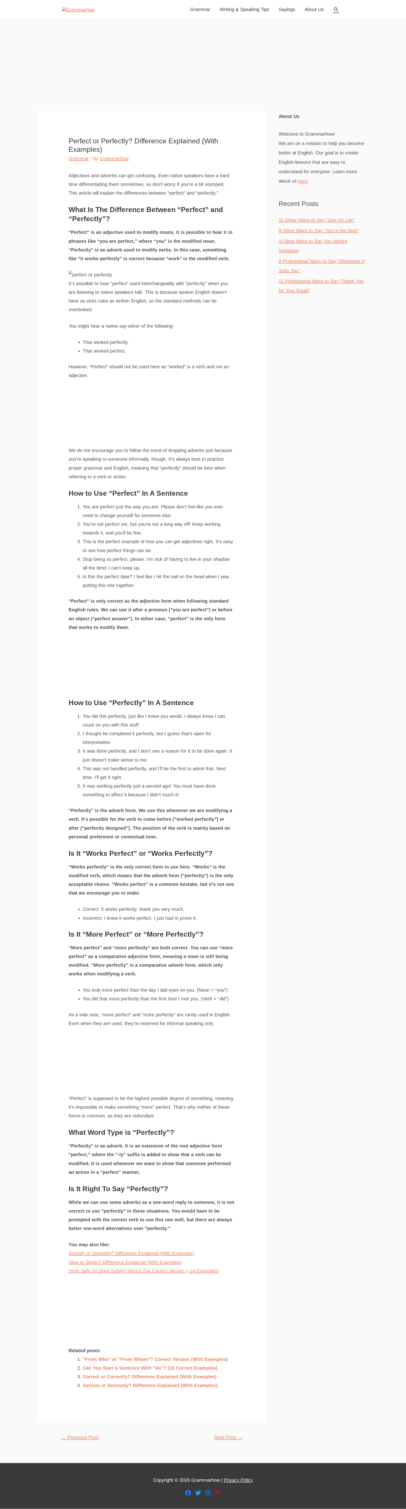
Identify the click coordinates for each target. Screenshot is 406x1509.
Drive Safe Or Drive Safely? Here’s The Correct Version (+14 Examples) (144, 1270)
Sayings (287, 9)
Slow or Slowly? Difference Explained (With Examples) (125, 1262)
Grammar (200, 9)
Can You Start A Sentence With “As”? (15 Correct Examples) (150, 1368)
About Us (314, 9)
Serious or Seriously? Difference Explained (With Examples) (150, 1385)
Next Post (228, 1437)
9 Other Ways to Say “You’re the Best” (319, 230)
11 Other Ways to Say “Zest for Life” (317, 220)
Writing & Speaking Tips (244, 9)
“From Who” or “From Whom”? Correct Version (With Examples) (155, 1359)
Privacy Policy (238, 1480)
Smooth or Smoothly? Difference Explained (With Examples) (131, 1253)
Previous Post (80, 1437)
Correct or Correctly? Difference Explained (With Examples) (150, 1376)
